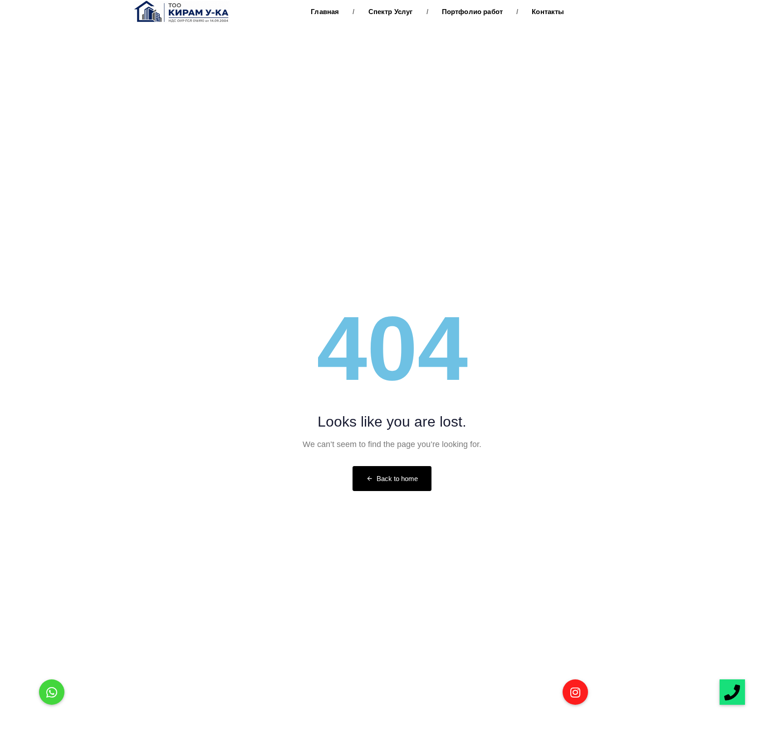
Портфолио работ (464, 11)
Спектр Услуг (382, 11)
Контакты (540, 11)
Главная (325, 11)
